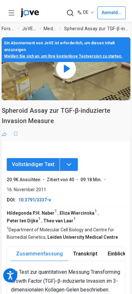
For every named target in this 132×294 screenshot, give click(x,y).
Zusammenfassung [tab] (39, 254)
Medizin (50, 28)
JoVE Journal (29, 28)
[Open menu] (11, 13)
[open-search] (70, 13)
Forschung (8, 28)
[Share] (4, 133)
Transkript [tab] (85, 254)
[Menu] (69, 164)
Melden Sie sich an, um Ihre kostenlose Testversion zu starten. (63, 56)
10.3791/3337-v (34, 199)
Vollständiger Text (33, 164)
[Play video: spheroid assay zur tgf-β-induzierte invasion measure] (66, 68)
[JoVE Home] (30, 12)
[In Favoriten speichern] (15, 133)
